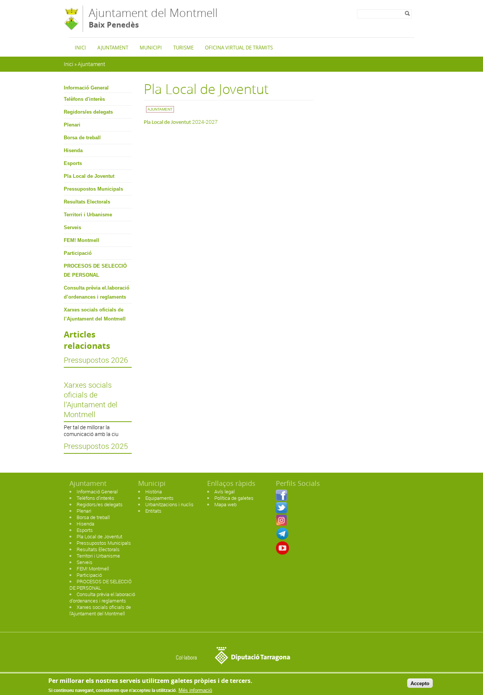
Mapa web (225, 504)
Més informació (195, 690)
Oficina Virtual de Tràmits (239, 47)
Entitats (153, 510)
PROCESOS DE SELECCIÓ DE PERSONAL (95, 270)
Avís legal (224, 491)
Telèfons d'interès (84, 99)
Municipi (151, 47)
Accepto (420, 683)
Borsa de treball (82, 137)
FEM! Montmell (81, 240)
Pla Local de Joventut (89, 176)
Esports (73, 163)
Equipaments (159, 498)
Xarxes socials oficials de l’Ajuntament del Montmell (95, 314)
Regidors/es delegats (88, 112)
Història (153, 491)
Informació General (86, 88)
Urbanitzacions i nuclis (169, 504)
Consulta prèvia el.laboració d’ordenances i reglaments (96, 292)
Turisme (183, 47)
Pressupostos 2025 (96, 446)
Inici (80, 47)
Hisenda (73, 150)
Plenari (72, 125)
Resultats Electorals (87, 202)
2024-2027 (181, 121)
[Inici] (71, 28)
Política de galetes (234, 498)
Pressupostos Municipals (93, 189)
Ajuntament (112, 47)
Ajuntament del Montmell (153, 17)
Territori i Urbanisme (88, 214)
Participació (78, 253)
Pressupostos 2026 (96, 360)
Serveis (72, 227)
